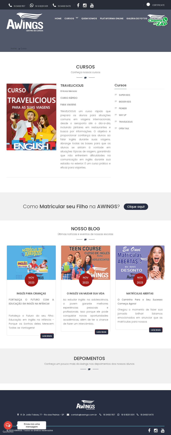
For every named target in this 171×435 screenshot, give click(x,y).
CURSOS (69, 18)
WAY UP (122, 115)
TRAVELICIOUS (71, 85)
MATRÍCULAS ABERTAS (139, 293)
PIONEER (123, 108)
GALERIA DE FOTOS (136, 18)
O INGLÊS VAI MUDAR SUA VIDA (85, 293)
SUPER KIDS (124, 95)
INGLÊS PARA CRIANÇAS (31, 293)
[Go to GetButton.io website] (8, 432)
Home (14, 48)
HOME (58, 18)
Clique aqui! (136, 207)
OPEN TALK (124, 128)
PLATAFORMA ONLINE (111, 18)
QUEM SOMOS (89, 18)
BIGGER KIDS (125, 102)
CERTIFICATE (158, 5)
